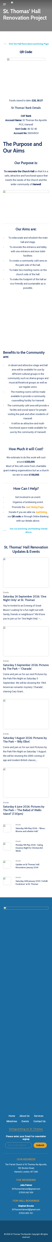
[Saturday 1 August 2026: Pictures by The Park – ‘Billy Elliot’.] (26, 730)
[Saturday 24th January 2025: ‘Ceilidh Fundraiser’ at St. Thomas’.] (26, 881)
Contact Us (39, 1121)
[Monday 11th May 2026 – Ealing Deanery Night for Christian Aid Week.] (26, 846)
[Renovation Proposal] (26, 192)
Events (6, 592)
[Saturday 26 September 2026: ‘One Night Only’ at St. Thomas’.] (26, 589)
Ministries (12, 1121)
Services (38, 1115)
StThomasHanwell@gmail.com (26, 1189)
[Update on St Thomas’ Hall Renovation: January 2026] (26, 864)
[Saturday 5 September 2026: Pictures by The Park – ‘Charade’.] (26, 660)
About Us (24, 1115)
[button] (4, 4)
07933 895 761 (26, 1213)
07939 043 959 (26, 1192)
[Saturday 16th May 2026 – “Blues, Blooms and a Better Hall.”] (26, 828)
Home (12, 1115)
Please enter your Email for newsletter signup (26, 1137)
